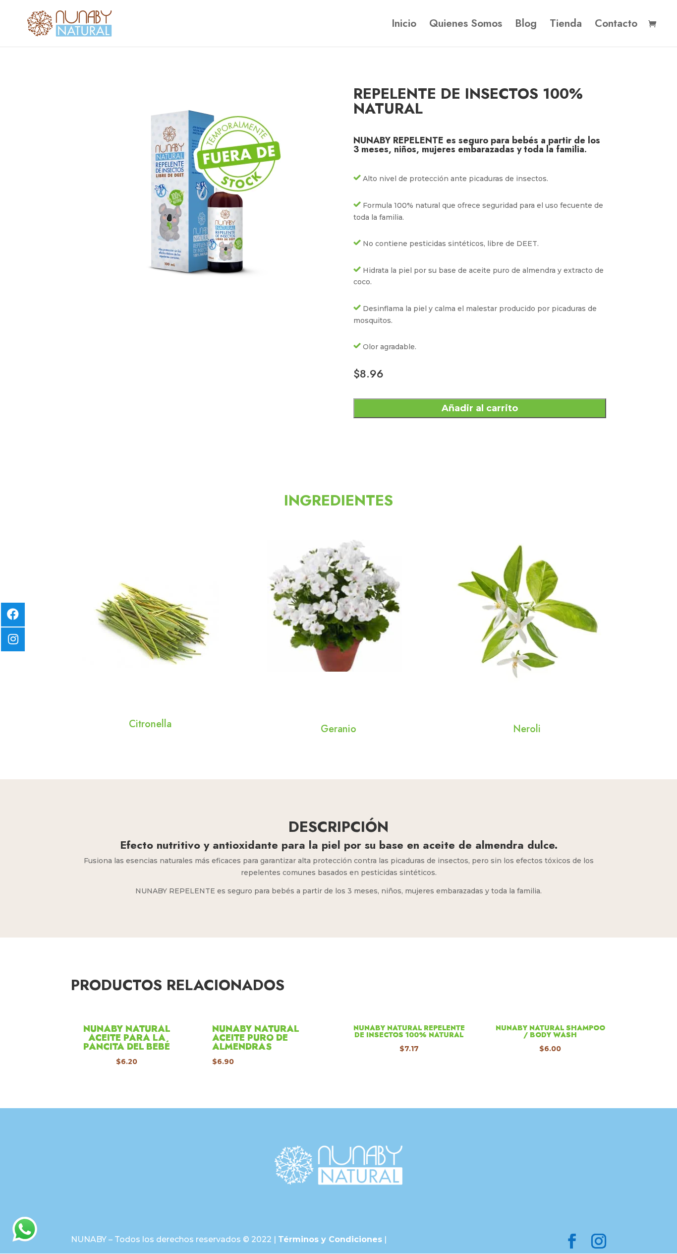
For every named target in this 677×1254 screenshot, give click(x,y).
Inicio (404, 25)
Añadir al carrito (480, 408)
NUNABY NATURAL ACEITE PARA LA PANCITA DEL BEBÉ (126, 1037)
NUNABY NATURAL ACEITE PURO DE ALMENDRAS (255, 1037)
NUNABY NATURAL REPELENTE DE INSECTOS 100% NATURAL (409, 1031)
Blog (526, 25)
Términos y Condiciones (330, 1239)
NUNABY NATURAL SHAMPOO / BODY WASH (550, 1031)
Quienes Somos (465, 25)
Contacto (616, 25)
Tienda (566, 25)
